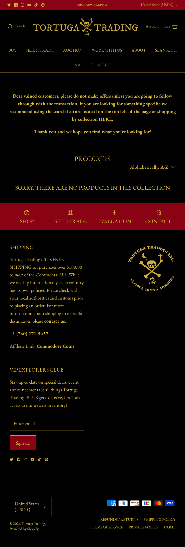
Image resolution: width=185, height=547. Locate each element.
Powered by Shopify (24, 528)
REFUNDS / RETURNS (119, 519)
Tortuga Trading (33, 523)
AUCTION (72, 50)
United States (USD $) (157, 4)
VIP (78, 64)
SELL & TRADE (40, 50)
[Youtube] (29, 5)
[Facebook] (16, 5)
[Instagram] (22, 5)
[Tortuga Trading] (85, 26)
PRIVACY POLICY (143, 527)
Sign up (23, 443)
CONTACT (100, 64)
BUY (12, 50)
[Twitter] (9, 5)
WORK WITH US (107, 50)
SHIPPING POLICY (159, 519)
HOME (169, 527)
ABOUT (139, 50)
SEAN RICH (166, 50)
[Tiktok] (36, 5)
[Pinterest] (43, 5)
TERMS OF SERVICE (106, 527)
